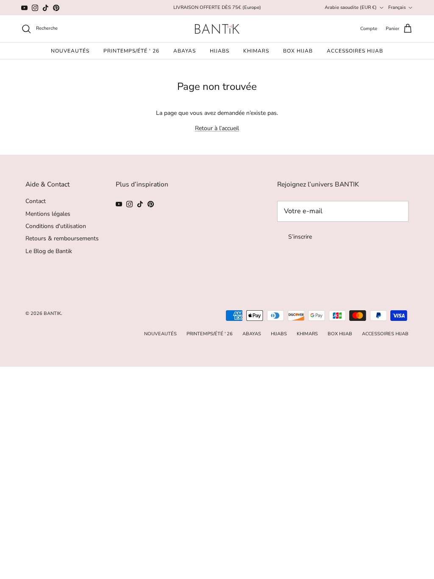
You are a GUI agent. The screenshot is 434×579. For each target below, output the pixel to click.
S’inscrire (300, 237)
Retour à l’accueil (217, 128)
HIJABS (219, 50)
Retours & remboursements (62, 238)
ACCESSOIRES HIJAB (355, 50)
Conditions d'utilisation (55, 226)
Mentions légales (47, 214)
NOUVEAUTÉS (70, 50)
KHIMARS (256, 50)
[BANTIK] (217, 29)
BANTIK (52, 313)
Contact (35, 201)
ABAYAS (184, 50)
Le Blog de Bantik (48, 251)
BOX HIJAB (298, 50)
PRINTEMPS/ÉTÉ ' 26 (131, 50)
